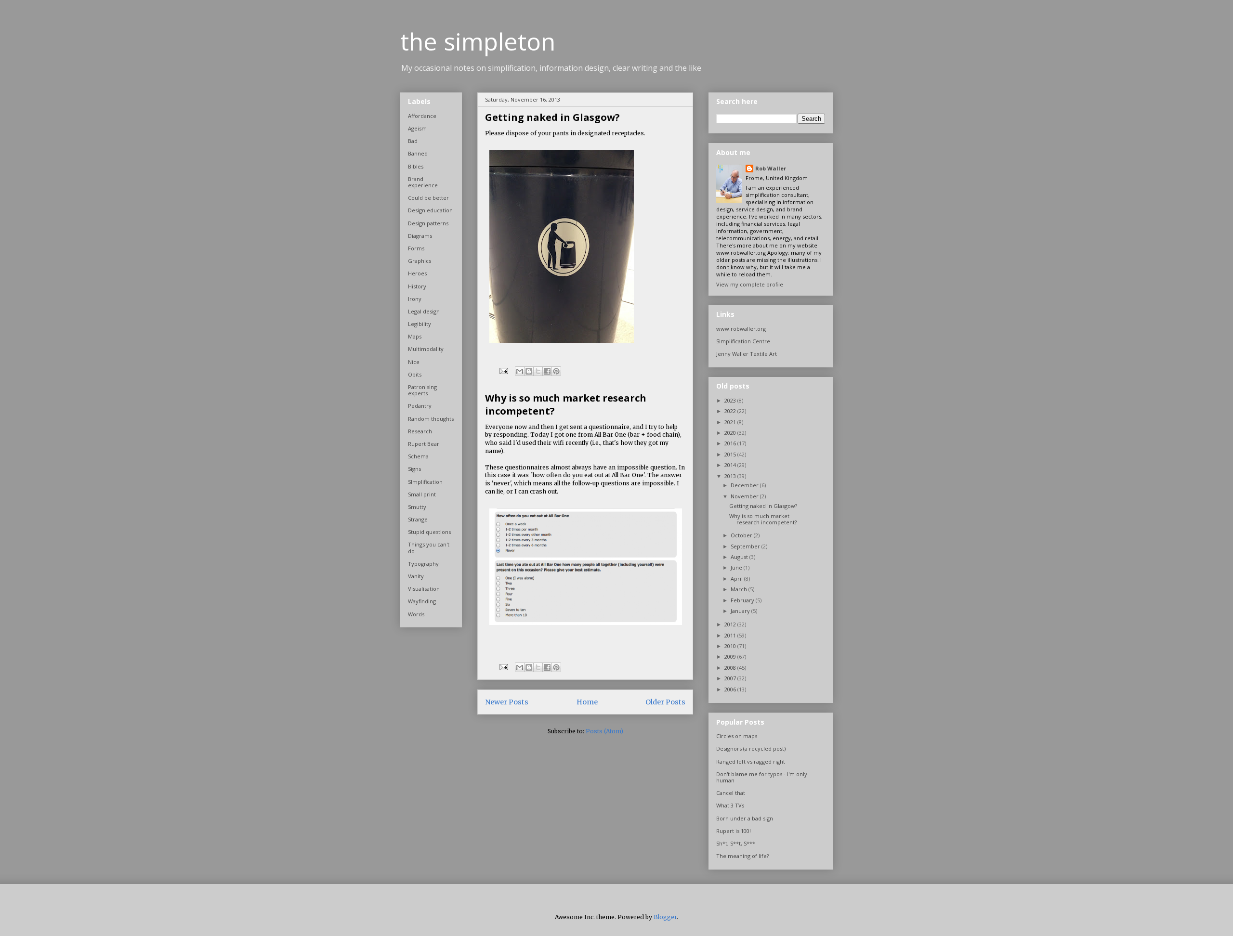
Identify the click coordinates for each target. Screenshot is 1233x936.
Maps (414, 336)
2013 (730, 476)
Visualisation (424, 588)
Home (587, 702)
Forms (416, 248)
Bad (413, 140)
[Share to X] (538, 371)
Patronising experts (422, 390)
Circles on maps (736, 736)
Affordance (422, 115)
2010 (730, 646)
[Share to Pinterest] (556, 371)
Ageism (417, 128)
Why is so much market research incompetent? (763, 519)
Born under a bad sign (744, 818)
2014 (730, 464)
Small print (422, 494)
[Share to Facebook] (547, 371)
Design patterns (428, 223)
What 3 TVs (730, 805)
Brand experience (423, 182)
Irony (414, 298)
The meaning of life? (742, 855)
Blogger (665, 917)
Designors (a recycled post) (751, 748)
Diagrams (420, 235)
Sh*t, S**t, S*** (735, 843)
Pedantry (420, 405)
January (741, 610)
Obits (414, 374)
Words (416, 614)
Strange (418, 519)
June (737, 567)
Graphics (419, 260)
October (742, 535)
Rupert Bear (423, 443)
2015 (730, 454)
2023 (730, 400)
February (743, 600)
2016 (730, 443)
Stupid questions (429, 531)
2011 (730, 635)
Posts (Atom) (604, 731)
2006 (730, 689)
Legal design (424, 311)
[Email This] (520, 371)
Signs (414, 468)
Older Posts (665, 702)
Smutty (417, 506)
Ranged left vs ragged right (750, 761)
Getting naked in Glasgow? (552, 117)
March (739, 589)
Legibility (419, 323)
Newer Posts (506, 702)
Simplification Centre (743, 341)
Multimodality (426, 348)
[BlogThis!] (529, 371)
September (746, 546)
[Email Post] (503, 370)
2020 (730, 432)
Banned (418, 153)
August (740, 556)
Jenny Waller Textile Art (746, 353)
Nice (414, 361)
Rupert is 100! (733, 830)
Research (420, 431)
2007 (730, 678)
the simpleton (477, 41)
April (737, 578)
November (745, 496)
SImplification (425, 481)
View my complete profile (749, 284)
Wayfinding (422, 601)
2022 (730, 411)
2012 (730, 624)
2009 (730, 656)
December (745, 485)
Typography (423, 563)
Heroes (417, 273)
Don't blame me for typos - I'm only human (761, 777)
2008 (730, 667)
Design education (430, 210)
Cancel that (730, 792)
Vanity (416, 576)
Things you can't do (428, 547)
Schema (418, 456)
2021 (730, 422)
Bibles (415, 166)
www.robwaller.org (741, 328)
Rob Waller (770, 168)
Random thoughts (431, 418)
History (417, 286)
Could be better (428, 197)
